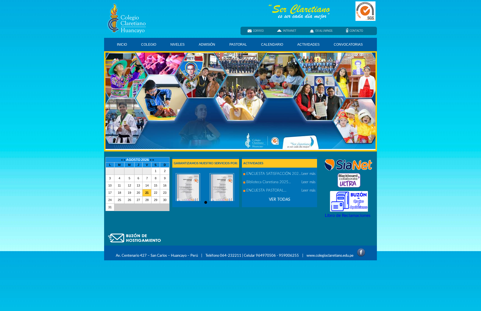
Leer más (308, 174)
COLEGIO (148, 44)
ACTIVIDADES (308, 44)
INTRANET (289, 30)
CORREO (258, 30)
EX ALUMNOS (323, 30)
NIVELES (177, 44)
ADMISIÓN (207, 44)
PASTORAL (238, 44)
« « (123, 159)
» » (152, 159)
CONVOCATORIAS (348, 44)
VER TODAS (279, 200)
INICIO (122, 44)
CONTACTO (356, 30)
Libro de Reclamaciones (347, 215)
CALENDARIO (272, 44)
